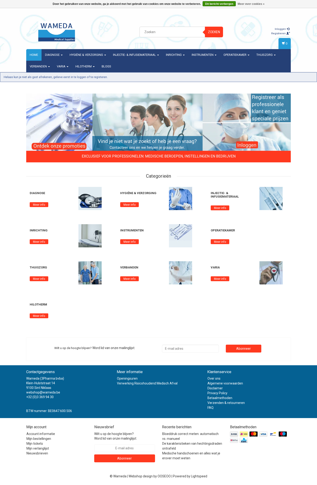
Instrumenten (203, 55)
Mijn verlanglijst (37, 448)
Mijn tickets (34, 443)
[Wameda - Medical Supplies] (56, 31)
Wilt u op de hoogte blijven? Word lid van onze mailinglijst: (115, 436)
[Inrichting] (90, 235)
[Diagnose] (90, 198)
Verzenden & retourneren (226, 403)
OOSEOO (164, 476)
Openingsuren (127, 378)
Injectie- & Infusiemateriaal (135, 55)
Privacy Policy (217, 393)
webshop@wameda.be (43, 392)
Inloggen (281, 29)
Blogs (106, 66)
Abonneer (243, 348)
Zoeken (214, 32)
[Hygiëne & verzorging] (180, 198)
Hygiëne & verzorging (87, 55)
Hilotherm (83, 66)
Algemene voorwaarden (225, 383)
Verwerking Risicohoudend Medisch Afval (147, 383)
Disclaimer (215, 388)
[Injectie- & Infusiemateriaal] (271, 198)
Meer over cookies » (251, 4)
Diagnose (52, 55)
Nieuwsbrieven (37, 453)
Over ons (213, 378)
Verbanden (39, 66)
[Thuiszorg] (90, 272)
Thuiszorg (264, 55)
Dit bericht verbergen (219, 4)
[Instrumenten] (180, 235)
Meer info (39, 204)
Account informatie (40, 434)
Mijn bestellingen (38, 439)
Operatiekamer (235, 55)
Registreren (278, 33)
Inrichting (174, 55)
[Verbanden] (180, 272)
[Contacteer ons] (147, 122)
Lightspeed (199, 476)
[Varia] (271, 272)
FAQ (210, 407)
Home (34, 55)
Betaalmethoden (219, 398)
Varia (61, 66)
